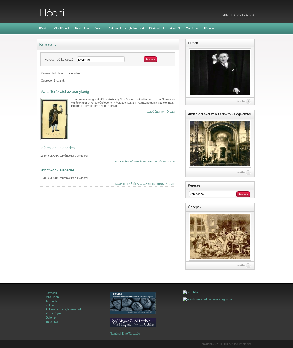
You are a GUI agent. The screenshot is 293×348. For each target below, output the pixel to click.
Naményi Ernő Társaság (125, 333)
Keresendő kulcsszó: (59, 59)
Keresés (150, 59)
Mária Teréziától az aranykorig (64, 92)
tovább (241, 101)
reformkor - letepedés (57, 148)
